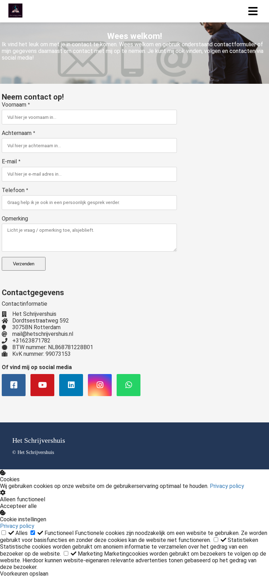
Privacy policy (227, 486)
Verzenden (23, 263)
